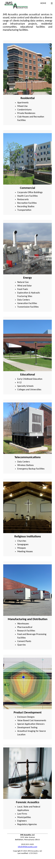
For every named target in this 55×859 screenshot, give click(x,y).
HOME (43, 3)
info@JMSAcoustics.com (27, 847)
